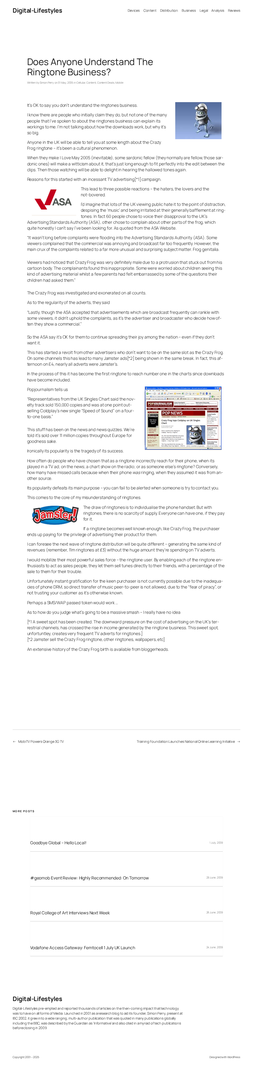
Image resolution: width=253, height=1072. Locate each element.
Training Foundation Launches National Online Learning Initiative (186, 741)
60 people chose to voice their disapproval (146, 216)
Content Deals (105, 83)
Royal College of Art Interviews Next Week (70, 912)
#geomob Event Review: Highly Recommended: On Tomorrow (89, 877)
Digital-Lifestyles (37, 10)
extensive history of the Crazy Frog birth (71, 649)
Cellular (81, 83)
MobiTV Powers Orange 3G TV (41, 741)
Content (91, 83)
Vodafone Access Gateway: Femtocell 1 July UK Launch (82, 947)
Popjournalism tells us (47, 389)
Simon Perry (47, 83)
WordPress (233, 1057)
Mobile (119, 83)
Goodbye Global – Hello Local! (58, 842)
